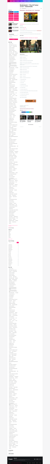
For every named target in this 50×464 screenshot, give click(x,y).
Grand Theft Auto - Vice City (12, 103)
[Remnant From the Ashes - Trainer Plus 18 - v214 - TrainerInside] (23, 117)
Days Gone (14, 75)
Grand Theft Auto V (11, 106)
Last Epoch (10, 123)
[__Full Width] (11, 15)
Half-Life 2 (10, 107)
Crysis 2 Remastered (11, 70)
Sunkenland (10, 196)
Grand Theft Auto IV (15, 102)
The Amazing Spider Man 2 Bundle (13, 199)
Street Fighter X (11, 191)
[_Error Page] (16, 16)
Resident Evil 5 (15, 168)
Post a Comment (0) (30, 124)
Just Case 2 (10, 115)
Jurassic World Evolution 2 (12, 339)
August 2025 (14, 250)
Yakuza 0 (10, 223)
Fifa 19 (16, 95)
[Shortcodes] (16, 20)
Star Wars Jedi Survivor (11, 188)
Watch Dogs (10, 219)
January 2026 (14, 244)
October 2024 (14, 261)
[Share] (40, 8)
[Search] (40, 1)
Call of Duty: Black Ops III (12, 58)
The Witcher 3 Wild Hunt (11, 204)
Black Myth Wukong (14, 54)
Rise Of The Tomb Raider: (12, 176)
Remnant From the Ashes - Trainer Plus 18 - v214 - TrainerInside (23, 121)
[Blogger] (16, 18)
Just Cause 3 (14, 115)
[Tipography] (11, 20)
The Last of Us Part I (11, 200)
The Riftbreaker (10, 203)
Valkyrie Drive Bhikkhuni (11, 215)
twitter (9, 232)
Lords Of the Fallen (11, 127)
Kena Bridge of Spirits (11, 119)
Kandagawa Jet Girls (11, 343)
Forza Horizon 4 (11, 99)
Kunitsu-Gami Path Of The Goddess (13, 347)
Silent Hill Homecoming (11, 183)
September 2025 (14, 249)
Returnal (17, 172)
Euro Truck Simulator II (11, 91)
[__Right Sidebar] (16, 15)
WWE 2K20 (16, 220)
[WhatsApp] (30, 112)
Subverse (10, 195)
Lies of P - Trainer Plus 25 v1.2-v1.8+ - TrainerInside (30, 121)
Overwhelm (16, 152)
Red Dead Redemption (15, 164)
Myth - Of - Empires (11, 135)
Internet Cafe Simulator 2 (12, 111)
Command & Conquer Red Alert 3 (12, 62)
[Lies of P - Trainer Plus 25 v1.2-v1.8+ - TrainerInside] (30, 117)
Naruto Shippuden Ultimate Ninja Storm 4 (13, 136)
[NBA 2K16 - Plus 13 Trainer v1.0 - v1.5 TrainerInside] (10, 31)
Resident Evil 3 (10, 168)
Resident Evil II (10, 171)
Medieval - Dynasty (11, 131)
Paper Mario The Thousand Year (12, 155)
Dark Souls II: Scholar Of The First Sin (13, 74)
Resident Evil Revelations (12, 172)
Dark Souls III (10, 75)
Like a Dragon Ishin (14, 351)
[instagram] (39, 459)
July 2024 (14, 265)
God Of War (10, 102)
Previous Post (21, 126)
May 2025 (14, 254)
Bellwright (10, 54)
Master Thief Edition (14, 355)
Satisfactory (16, 180)
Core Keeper (16, 67)
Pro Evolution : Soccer (11, 159)
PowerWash (15, 156)
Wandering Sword (16, 216)
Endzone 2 (10, 90)
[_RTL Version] (11, 18)
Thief (16, 204)
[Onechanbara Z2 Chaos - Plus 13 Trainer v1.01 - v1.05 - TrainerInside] (38, 117)
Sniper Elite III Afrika (11, 184)
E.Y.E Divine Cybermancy (12, 86)
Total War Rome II (11, 208)
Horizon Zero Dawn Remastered (12, 110)
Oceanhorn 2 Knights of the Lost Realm (13, 148)
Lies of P (10, 351)
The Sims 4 (15, 203)
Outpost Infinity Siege (11, 152)
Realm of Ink (10, 164)
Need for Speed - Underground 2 (12, 139)
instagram (10, 234)
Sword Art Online (15, 196)
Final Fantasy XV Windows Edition (12, 98)
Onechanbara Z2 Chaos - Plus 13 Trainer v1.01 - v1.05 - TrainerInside (38, 121)
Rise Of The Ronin (11, 175)
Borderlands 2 (23, 3)
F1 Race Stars (10, 94)
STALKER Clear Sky (11, 187)
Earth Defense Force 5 (11, 87)
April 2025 (14, 255)
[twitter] (36, 459)
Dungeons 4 (10, 83)
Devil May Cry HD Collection (12, 78)
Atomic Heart (10, 51)
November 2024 (14, 260)
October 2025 (14, 248)
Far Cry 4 (10, 95)
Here (25, 27)
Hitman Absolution (15, 107)
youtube (9, 233)
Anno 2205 (10, 46)
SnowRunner (16, 184)
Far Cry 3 (14, 94)
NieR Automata (10, 144)
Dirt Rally (10, 79)
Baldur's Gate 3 (14, 51)
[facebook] (11, 12)
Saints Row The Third (11, 180)
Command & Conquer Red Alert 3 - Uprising (13, 63)
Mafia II (10, 355)
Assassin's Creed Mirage (11, 47)
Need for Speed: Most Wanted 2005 (13, 143)
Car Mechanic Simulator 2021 (12, 59)
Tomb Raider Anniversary (12, 207)
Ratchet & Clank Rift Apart (12, 163)
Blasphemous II (10, 55)
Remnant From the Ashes (12, 167)
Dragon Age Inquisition (14, 79)
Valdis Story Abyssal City (12, 212)
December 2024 (14, 259)
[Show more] (33, 112)
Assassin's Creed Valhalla (12, 50)
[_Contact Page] (11, 16)
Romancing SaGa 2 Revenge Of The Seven (13, 179)
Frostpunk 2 (15, 99)
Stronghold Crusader (11, 192)
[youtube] (37, 459)
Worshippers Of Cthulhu (11, 220)
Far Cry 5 (13, 95)
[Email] (31, 112)
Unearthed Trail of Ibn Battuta (12, 211)
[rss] (40, 459)
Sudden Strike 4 (14, 195)
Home (20, 3)
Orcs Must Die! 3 (16, 151)
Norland (10, 147)
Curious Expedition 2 (11, 71)
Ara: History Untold (15, 46)
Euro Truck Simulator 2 (15, 90)
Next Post (40, 126)
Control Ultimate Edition (11, 67)
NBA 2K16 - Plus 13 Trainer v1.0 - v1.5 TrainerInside (15, 30)
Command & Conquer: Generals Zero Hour (13, 66)
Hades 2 (15, 106)
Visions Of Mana (11, 216)
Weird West (14, 219)
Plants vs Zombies (11, 156)
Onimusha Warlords (11, 151)
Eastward (16, 87)
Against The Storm (11, 43)
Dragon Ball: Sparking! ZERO (12, 82)
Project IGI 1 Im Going (11, 160)
